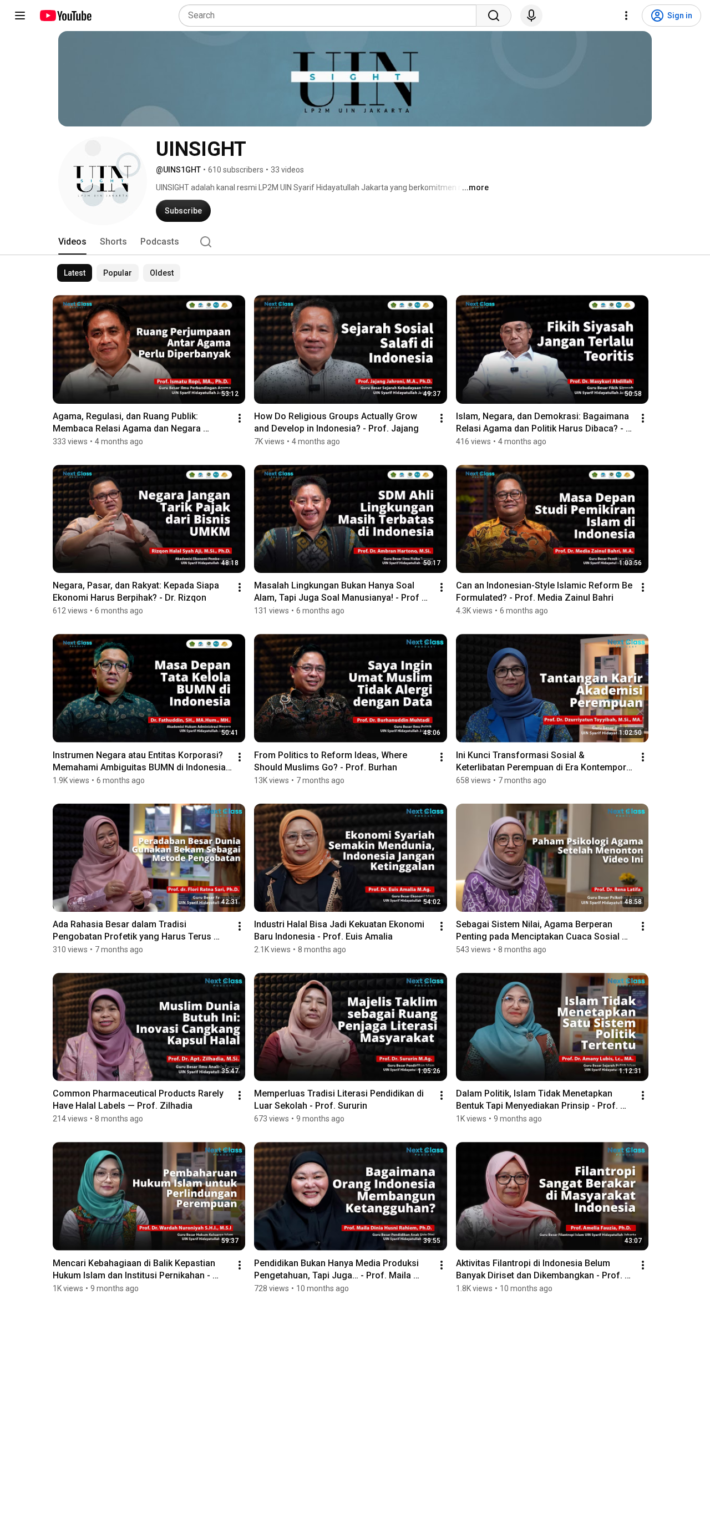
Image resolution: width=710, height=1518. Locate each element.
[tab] (72, 242)
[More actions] (240, 418)
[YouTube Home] (65, 15)
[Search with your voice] (531, 15)
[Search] (493, 15)
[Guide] (20, 15)
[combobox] (331, 15)
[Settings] (626, 15)
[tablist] (355, 242)
